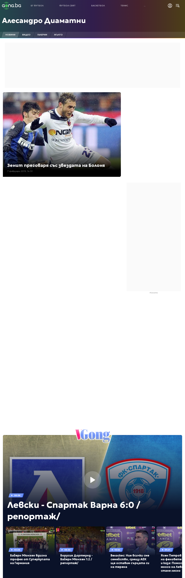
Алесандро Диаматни (44, 20)
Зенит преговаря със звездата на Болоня (56, 165)
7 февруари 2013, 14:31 (20, 171)
